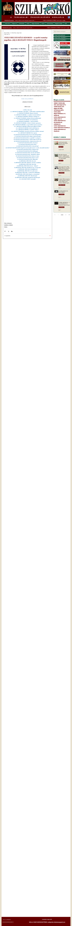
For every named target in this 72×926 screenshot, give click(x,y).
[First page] (55, 214)
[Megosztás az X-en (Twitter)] (8, 231)
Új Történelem (61, 172)
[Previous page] (58, 214)
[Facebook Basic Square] (69, 17)
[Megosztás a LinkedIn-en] (12, 231)
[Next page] (66, 214)
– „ (19, 20)
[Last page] (69, 214)
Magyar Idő (61, 146)
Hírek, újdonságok (8, 223)
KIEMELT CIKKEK (8, 225)
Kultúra (5, 227)
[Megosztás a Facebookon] (5, 231)
